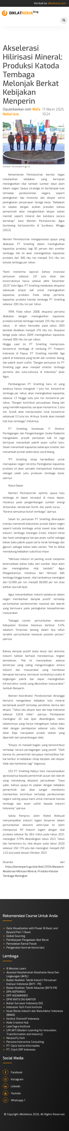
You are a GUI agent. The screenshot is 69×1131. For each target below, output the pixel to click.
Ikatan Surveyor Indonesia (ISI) (24, 1003)
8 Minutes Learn (16, 968)
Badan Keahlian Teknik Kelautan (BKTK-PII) (31, 988)
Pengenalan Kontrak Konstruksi (25, 947)
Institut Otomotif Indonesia (22, 1019)
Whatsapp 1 (17, 1100)
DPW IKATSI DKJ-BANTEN (21, 999)
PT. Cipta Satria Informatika (23, 1046)
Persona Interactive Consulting (25, 1042)
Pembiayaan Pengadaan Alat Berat (27, 940)
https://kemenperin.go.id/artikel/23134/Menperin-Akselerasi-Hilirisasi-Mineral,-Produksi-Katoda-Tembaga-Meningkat (34, 871)
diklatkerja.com (57, 3)
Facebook (16, 1072)
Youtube (15, 1093)
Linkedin (15, 1086)
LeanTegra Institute (18, 1026)
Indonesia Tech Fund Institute (24, 1007)
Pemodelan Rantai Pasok (21, 944)
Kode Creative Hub (17, 1022)
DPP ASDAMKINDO (17, 995)
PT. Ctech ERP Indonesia (20, 1049)
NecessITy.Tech (15, 1038)
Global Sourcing (15, 936)
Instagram (16, 1079)
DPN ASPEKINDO (16, 992)
